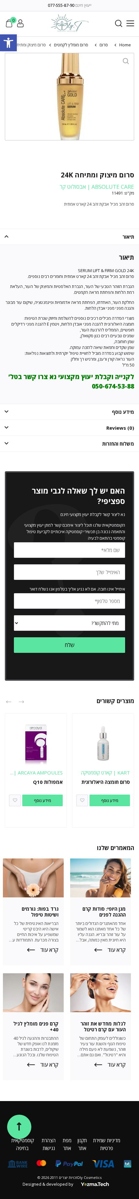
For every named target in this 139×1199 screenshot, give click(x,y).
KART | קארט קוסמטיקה (105, 772)
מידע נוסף (109, 800)
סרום (104, 45)
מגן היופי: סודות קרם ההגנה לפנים (104, 911)
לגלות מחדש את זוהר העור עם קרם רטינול (103, 1026)
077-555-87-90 (61, 5)
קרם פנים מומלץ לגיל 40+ (36, 1026)
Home (125, 45)
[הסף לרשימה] (82, 800)
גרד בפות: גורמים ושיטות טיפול (40, 911)
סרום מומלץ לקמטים (71, 45)
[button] (8, 42)
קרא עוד (116, 950)
